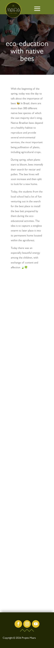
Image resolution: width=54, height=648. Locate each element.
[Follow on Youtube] (35, 624)
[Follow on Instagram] (27, 624)
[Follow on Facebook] (18, 624)
